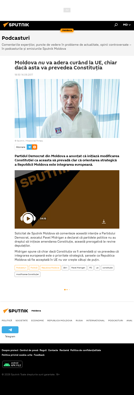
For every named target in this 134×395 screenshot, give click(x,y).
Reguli (43, 350)
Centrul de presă (29, 350)
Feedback (39, 354)
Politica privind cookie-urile (17, 354)
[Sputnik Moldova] (17, 27)
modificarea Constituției (27, 274)
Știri (65, 267)
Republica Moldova (50, 267)
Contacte (53, 350)
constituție (108, 267)
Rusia (79, 320)
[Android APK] (12, 365)
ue (97, 267)
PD (90, 267)
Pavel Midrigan (78, 267)
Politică (34, 267)
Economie (37, 320)
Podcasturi (21, 267)
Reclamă (64, 350)
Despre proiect (10, 350)
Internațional (95, 320)
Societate (22, 320)
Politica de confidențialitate (85, 350)
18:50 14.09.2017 (24, 74)
